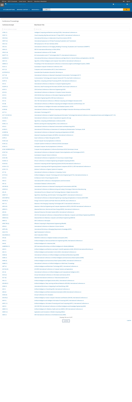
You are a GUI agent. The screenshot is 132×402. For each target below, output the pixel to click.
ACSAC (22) (5, 141)
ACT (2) (4, 172)
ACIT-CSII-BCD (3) (6, 115)
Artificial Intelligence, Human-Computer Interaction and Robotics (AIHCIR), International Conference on (61, 297)
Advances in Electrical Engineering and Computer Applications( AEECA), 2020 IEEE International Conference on (62, 206)
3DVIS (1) (4, 49)
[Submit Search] (126, 9)
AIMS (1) (4, 315)
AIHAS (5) (4, 295)
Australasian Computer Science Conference (45, 155)
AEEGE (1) (4, 209)
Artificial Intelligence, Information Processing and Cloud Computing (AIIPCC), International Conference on (61, 303)
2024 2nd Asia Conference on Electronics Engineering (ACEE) (49, 89)
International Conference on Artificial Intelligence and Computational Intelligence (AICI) (56, 272)
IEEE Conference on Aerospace (42, 220)
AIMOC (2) (4, 312)
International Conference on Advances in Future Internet (49, 226)
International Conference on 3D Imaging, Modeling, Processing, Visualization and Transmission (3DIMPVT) (62, 46)
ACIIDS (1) (4, 106)
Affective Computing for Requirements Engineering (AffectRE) (50, 223)
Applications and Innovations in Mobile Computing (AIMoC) (49, 312)
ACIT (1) (4, 112)
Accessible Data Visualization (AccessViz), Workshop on (48, 72)
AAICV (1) (4, 61)
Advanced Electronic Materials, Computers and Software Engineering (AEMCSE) (54, 218)
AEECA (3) (4, 206)
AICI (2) (4, 272)
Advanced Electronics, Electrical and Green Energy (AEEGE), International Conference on (56, 209)
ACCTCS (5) (5, 78)
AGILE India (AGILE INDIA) (41, 235)
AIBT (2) (4, 266)
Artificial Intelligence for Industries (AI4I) (44, 243)
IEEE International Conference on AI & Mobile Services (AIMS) (50, 315)
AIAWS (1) (4, 263)
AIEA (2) (4, 292)
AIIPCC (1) (4, 303)
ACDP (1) (4, 81)
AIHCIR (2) (4, 297)
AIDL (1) (4, 280)
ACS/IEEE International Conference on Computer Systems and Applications (53, 269)
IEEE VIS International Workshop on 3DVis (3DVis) (47, 49)
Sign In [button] (128, 1)
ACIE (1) (4, 95)
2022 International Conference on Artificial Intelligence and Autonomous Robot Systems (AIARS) (59, 257)
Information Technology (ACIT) (42, 112)
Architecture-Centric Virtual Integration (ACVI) (46, 178)
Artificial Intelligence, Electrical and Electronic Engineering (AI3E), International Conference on (58, 240)
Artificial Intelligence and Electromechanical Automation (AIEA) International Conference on (57, 292)
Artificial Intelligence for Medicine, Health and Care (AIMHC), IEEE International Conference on (58, 309)
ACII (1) (4, 101)
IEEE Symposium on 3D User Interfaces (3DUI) (46, 44)
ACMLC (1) (5, 123)
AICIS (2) (4, 275)
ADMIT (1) (5, 195)
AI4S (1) (4, 249)
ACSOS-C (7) (5, 166)
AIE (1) (4, 289)
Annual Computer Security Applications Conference (47, 141)
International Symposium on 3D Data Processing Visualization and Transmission (55, 41)
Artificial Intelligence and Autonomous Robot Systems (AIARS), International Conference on (57, 260)
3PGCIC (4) (5, 52)
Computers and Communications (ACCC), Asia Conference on (50, 69)
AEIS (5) (4, 212)
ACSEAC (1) (5, 161)
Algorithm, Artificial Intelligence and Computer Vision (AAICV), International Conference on (57, 61)
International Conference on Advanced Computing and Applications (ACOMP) (54, 132)
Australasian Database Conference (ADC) (45, 183)
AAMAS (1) (5, 63)
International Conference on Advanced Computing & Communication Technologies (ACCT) (57, 75)
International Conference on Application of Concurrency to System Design (53, 158)
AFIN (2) (4, 226)
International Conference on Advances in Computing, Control (50, 172)
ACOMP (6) (5, 132)
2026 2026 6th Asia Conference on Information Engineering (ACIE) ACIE (52, 95)
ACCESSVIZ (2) (6, 72)
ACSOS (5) (4, 163)
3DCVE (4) (4, 38)
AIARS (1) (4, 257)
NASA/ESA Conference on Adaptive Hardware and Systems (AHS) (51, 238)
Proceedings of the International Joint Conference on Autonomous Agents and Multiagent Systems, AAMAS (62, 63)
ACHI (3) (4, 92)
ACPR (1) (4, 138)
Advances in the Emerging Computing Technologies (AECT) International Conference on (57, 203)
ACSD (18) (4, 158)
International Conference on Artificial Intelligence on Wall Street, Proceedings (54, 263)
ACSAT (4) (4, 152)
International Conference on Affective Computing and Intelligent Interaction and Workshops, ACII (59, 103)
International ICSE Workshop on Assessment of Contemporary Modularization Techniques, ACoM (59, 129)
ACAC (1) (4, 66)
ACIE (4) (4, 98)
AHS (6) (4, 238)
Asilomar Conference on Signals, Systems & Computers (48, 169)
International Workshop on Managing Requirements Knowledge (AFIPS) (53, 229)
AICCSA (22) (5, 269)
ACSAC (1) (4, 146)
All (46, 9)
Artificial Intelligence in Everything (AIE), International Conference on (52, 289)
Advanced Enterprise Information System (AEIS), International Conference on (54, 212)
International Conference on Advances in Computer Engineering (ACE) (52, 84)
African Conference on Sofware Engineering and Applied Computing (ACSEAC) (54, 161)
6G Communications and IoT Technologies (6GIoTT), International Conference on (55, 55)
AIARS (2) (4, 260)
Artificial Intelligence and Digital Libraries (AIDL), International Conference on (54, 280)
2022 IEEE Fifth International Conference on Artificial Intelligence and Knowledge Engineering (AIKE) (60, 306)
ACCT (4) (4, 75)
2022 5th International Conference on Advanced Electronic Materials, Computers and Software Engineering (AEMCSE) (64, 215)
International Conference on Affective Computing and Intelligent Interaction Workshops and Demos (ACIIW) (62, 109)
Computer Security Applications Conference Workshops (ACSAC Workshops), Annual (56, 149)
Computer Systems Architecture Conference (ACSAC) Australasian (51, 143)
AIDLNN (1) (5, 283)
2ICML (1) (4, 32)
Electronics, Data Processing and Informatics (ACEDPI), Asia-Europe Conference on (55, 86)
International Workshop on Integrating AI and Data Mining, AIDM (51, 286)
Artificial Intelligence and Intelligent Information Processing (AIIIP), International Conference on (59, 300)
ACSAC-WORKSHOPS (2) (8, 149)
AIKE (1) (4, 306)
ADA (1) (4, 180)
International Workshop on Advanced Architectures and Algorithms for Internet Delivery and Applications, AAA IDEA (64, 58)
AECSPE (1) (5, 200)
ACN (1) (4, 126)
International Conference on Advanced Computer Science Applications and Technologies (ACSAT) (59, 152)
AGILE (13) (5, 232)
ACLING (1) (5, 118)
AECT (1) (4, 203)
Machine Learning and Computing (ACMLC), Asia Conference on (50, 123)
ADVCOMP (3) (5, 198)
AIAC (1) (4, 252)
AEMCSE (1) (5, 215)
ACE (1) (4, 84)
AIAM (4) (4, 255)
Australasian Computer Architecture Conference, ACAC (48, 66)
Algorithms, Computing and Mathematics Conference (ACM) (49, 121)
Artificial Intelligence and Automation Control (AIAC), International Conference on (55, 252)
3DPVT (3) (4, 41)
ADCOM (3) (5, 186)
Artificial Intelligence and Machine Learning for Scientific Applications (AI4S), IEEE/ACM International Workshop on (63, 249)
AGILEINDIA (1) (6, 235)
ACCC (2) (4, 69)
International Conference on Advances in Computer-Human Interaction (52, 92)
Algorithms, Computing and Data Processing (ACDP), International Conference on (55, 81)
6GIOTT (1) (5, 55)
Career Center (22, 1)
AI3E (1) (4, 240)
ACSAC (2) (4, 143)
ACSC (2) (4, 155)
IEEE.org (4, 1)
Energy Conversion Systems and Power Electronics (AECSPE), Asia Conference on (55, 200)
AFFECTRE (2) (5, 223)
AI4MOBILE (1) (6, 246)
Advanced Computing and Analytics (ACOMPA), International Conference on (53, 135)
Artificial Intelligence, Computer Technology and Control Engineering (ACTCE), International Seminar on (61, 175)
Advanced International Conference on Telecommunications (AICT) (51, 277)
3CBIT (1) (4, 35)
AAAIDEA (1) (5, 58)
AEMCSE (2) (5, 218)
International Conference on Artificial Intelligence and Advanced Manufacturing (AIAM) (56, 255)
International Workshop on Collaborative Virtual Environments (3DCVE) (52, 38)
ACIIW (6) (4, 109)
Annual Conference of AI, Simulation (43, 295)
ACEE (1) (4, 89)
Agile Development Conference (42, 232)
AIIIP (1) (4, 300)
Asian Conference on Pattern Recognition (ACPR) (47, 138)
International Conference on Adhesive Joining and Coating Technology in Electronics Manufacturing (60, 189)
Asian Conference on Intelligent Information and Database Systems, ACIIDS (53, 106)
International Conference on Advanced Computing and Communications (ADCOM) (55, 186)
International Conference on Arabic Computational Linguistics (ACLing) (52, 118)
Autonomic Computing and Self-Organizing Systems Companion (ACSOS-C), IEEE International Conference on (62, 166)
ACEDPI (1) (5, 86)
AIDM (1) (4, 286)
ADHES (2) (4, 189)
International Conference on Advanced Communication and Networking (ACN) (54, 126)
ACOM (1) (4, 129)
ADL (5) (4, 192)
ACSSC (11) (5, 169)
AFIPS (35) (4, 229)
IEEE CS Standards (12, 1)
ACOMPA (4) (5, 135)
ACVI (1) (4, 178)
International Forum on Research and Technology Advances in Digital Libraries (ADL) (56, 192)
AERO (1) (4, 220)
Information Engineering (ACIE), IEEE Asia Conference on (49, 98)
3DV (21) (4, 46)
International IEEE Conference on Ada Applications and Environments (52, 180)
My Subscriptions (9, 9)
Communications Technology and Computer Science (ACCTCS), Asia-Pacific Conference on (57, 78)
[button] (124, 1)
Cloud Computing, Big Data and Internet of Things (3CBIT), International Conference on (57, 35)
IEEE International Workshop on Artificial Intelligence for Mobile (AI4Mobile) (54, 246)
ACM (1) (4, 121)
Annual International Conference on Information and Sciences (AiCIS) (52, 275)
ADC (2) (4, 183)
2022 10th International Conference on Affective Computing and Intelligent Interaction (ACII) (58, 101)
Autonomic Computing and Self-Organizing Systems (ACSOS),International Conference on (57, 163)
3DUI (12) (4, 44)
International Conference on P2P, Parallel (45, 52)
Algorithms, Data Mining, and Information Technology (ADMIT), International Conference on (58, 195)
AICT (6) (4, 277)
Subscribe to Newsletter (40, 1)
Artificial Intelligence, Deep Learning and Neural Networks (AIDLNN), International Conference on (59, 283)
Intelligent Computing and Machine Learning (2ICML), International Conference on (55, 32)
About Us (30, 1)
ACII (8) (4, 103)
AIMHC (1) (4, 309)
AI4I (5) (4, 243)
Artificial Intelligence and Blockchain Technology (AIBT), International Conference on (56, 266)
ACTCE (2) (4, 175)
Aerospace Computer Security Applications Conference (48, 146)
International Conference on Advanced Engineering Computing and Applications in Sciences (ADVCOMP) (61, 198)
